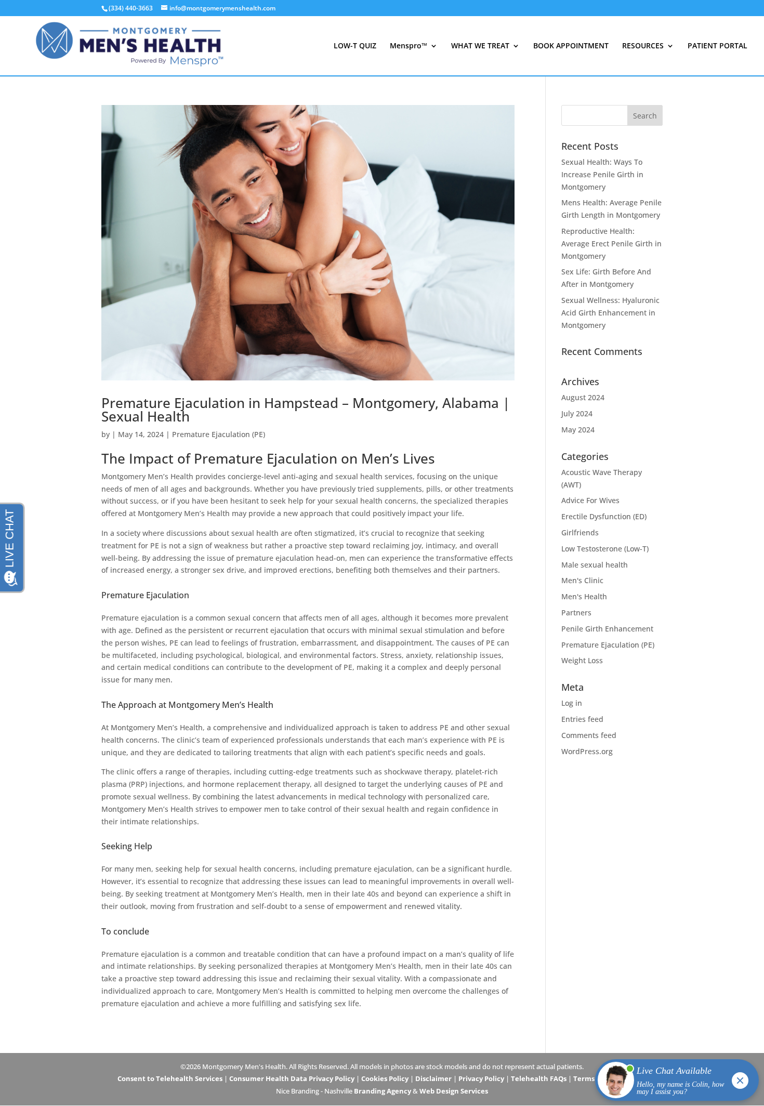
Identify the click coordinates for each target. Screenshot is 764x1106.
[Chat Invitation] (672, 1082)
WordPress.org (587, 751)
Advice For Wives (590, 500)
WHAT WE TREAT (480, 46)
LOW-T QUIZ (355, 46)
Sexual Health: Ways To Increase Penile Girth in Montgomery (602, 174)
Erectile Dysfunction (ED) (604, 516)
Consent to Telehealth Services (169, 1078)
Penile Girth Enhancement (607, 629)
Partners (576, 612)
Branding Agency (382, 1091)
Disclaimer (433, 1078)
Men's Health (584, 596)
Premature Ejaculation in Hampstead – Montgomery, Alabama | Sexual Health (305, 409)
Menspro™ (408, 46)
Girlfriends (580, 532)
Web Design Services (453, 1091)
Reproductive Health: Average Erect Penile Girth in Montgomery (611, 243)
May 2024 (578, 429)
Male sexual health (594, 565)
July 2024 (576, 413)
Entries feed (582, 719)
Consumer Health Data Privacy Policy (291, 1078)
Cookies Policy (385, 1078)
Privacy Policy (481, 1078)
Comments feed (588, 735)
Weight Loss (582, 660)
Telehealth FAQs (539, 1078)
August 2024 (582, 397)
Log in (571, 703)
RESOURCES (643, 46)
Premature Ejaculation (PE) (218, 434)
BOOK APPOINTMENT (571, 46)
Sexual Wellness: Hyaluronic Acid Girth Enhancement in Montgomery (610, 312)
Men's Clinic (582, 580)
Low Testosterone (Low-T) (605, 549)
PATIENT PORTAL (717, 46)
